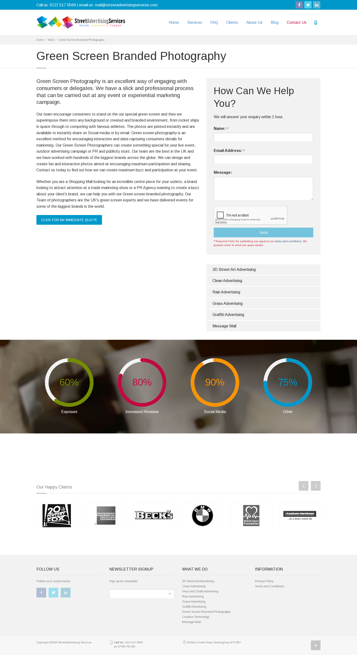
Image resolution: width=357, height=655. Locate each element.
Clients (232, 22)
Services (194, 22)
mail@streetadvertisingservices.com (126, 5)
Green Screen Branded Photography (206, 612)
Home (174, 22)
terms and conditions (288, 241)
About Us (254, 22)
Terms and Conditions (269, 586)
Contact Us (296, 22)
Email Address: (229, 151)
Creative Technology (195, 617)
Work (51, 39)
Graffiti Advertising (228, 315)
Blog (275, 22)
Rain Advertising (226, 292)
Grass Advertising (227, 303)
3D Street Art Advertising (234, 269)
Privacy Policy (264, 581)
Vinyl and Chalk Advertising (200, 591)
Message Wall (224, 326)
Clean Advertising (227, 281)
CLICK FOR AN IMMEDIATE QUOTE (69, 220)
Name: (221, 128)
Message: (223, 172)
